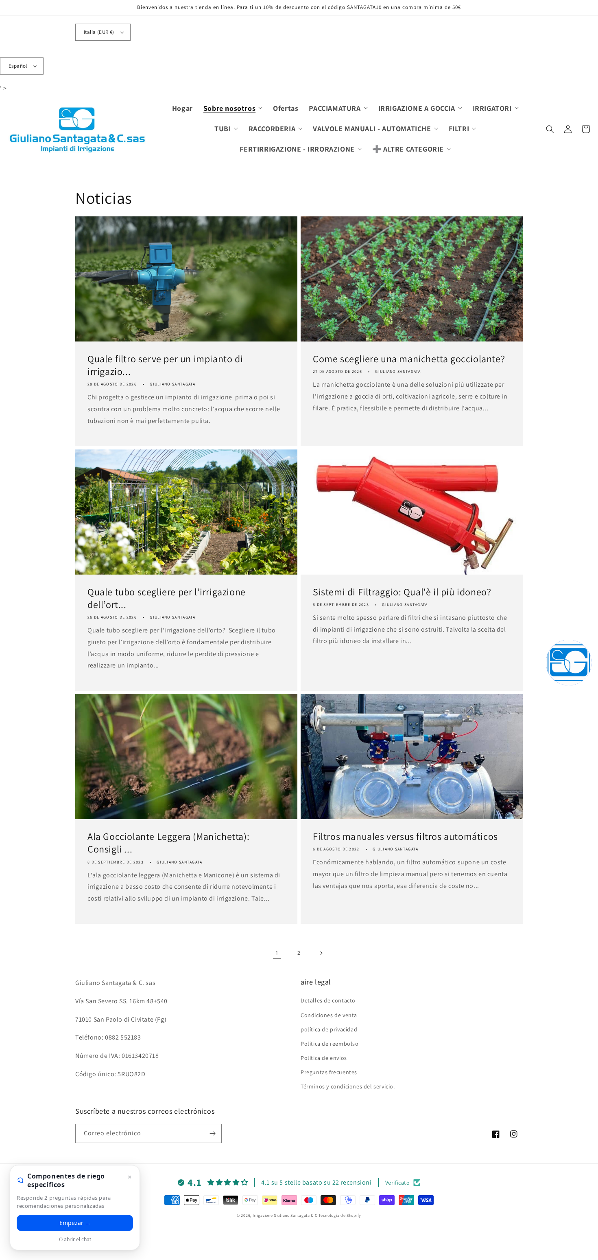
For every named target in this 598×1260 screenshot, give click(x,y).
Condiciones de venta (329, 1015)
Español (18, 65)
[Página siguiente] (321, 953)
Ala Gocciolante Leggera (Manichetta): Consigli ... (168, 842)
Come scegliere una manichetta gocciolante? (409, 358)
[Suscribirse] (212, 1133)
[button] (233, 108)
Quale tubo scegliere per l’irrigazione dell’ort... (166, 598)
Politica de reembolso (330, 1043)
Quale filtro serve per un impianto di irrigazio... (165, 365)
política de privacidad (329, 1029)
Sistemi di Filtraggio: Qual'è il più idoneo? (402, 592)
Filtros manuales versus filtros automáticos (405, 836)
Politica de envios (324, 1058)
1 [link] (277, 953)
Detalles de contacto (328, 1000)
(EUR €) (99, 32)
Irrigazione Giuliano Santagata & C (285, 1215)
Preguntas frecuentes (329, 1072)
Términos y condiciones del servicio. (348, 1086)
